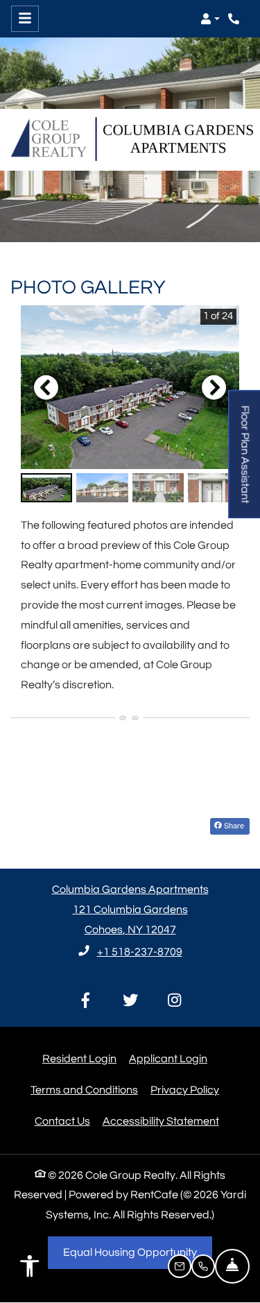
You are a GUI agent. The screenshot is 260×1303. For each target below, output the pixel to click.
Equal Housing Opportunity (137, 1252)
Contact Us (62, 1121)
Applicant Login (168, 1058)
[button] (210, 19)
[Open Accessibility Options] (29, 1270)
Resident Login (79, 1058)
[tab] (46, 487)
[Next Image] (214, 387)
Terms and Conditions (84, 1090)
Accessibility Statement (161, 1121)
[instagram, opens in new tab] (175, 1002)
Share (233, 825)
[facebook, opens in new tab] (86, 1002)
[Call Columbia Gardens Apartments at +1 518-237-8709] (235, 19)
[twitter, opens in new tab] (130, 1002)
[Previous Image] (46, 387)
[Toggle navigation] (25, 19)
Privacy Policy (184, 1090)
